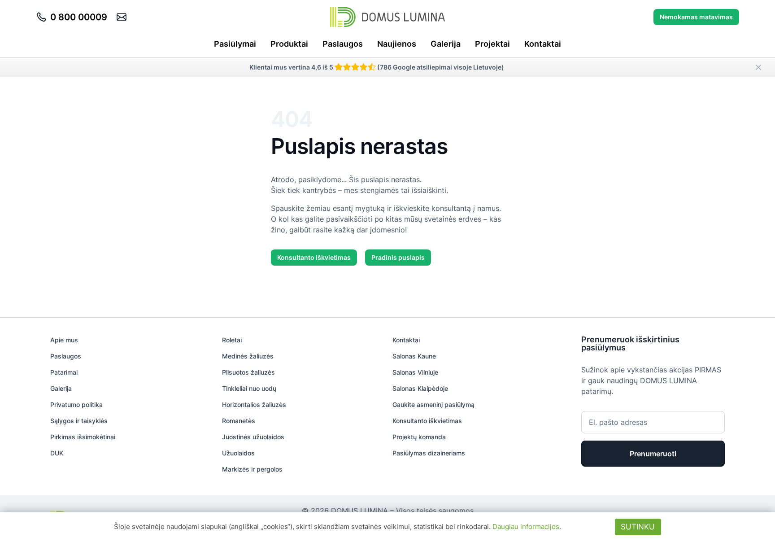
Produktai (289, 43)
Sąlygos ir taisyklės (79, 420)
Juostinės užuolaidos (253, 437)
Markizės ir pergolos (252, 469)
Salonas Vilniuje (415, 372)
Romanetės (238, 420)
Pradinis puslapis (398, 257)
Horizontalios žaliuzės (254, 404)
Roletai (232, 340)
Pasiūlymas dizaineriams (428, 453)
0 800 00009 (78, 17)
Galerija (446, 43)
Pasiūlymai (235, 43)
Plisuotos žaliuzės (248, 372)
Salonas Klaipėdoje (420, 388)
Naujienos (396, 43)
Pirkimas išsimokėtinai (82, 437)
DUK (56, 453)
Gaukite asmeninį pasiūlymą (433, 404)
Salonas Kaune (414, 356)
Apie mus (64, 340)
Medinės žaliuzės (248, 356)
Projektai (492, 43)
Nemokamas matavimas (696, 17)
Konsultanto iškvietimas (314, 257)
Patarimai (64, 372)
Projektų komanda (419, 437)
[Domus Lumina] (387, 17)
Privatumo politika (76, 404)
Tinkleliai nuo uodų (249, 388)
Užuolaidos (238, 453)
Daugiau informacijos (525, 526)
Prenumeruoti (653, 453)
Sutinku (638, 526)
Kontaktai (542, 43)
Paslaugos (342, 43)
